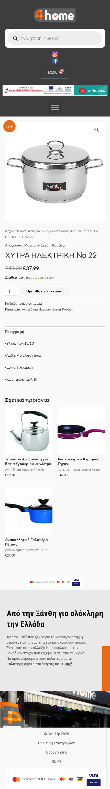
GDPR (56, 761)
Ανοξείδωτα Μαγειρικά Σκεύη (63, 231)
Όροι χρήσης (56, 752)
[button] (55, 107)
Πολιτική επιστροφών (56, 743)
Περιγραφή (14, 331)
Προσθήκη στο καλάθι (45, 291)
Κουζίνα (34, 231)
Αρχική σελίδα (15, 231)
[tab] (55, 332)
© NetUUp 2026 (56, 734)
